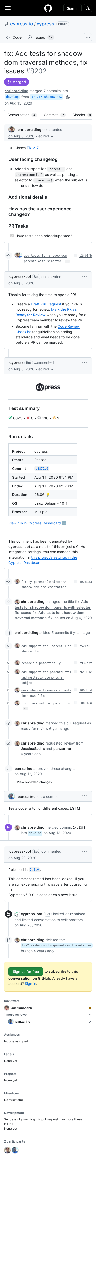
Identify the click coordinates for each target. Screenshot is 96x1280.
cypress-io (21, 23)
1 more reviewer (16, 1014)
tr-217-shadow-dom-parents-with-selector (47, 97)
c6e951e (85, 672)
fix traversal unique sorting (46, 703)
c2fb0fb (85, 255)
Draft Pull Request (46, 304)
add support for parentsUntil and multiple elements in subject (46, 677)
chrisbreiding (16, 91)
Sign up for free (26, 971)
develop (12, 97)
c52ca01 (85, 646)
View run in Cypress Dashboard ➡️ (37, 523)
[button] (46, 136)
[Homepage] (48, 8)
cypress (45, 23)
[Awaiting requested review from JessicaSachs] (90, 1007)
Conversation (23, 115)
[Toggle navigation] (8, 8)
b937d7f (85, 663)
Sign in (30, 983)
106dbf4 (85, 690)
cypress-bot (20, 276)
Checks (84, 115)
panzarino (24, 768)
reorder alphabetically (41, 663)
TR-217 (33, 148)
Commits (56, 115)
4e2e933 (85, 582)
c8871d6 (85, 703)
